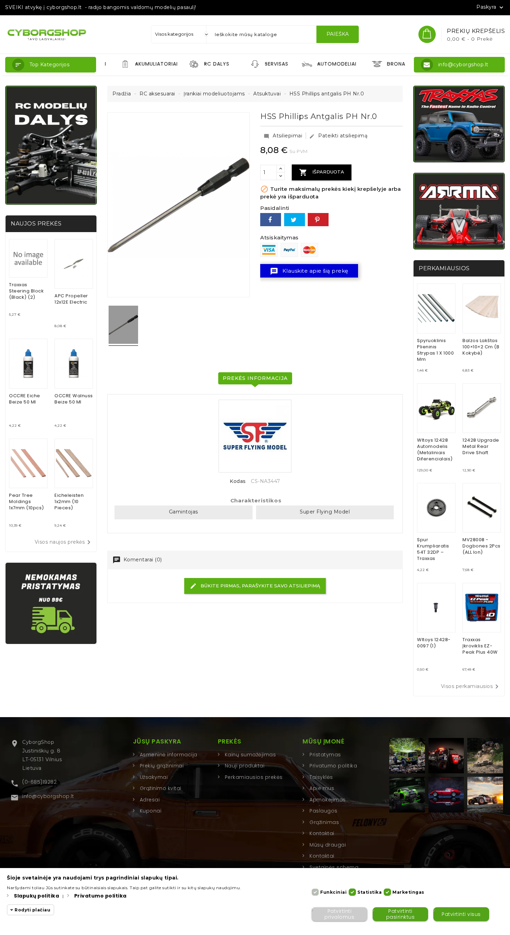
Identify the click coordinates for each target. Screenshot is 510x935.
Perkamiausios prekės (254, 777)
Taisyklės (321, 777)
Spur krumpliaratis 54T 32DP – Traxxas (433, 549)
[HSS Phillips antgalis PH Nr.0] (123, 326)
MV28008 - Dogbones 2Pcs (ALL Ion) (481, 545)
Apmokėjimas (327, 799)
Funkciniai (333, 892)
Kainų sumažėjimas (250, 754)
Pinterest (318, 219)
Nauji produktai (245, 765)
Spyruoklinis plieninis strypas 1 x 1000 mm (435, 350)
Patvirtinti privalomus (339, 914)
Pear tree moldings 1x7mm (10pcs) (26, 501)
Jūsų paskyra (157, 741)
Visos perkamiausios (471, 686)
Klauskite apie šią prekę (309, 271)
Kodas (238, 481)
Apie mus (321, 788)
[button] (50, 65)
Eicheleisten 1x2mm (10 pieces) (69, 501)
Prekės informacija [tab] (255, 378)
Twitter (294, 219)
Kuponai (151, 810)
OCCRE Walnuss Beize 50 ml (73, 398)
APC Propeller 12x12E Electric (71, 298)
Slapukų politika (36, 895)
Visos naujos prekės (64, 542)
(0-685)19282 (39, 782)
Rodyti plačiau (32, 909)
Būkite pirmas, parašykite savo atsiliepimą (259, 585)
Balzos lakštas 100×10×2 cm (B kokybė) (480, 346)
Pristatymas (325, 754)
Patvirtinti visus (461, 914)
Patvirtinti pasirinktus (400, 914)
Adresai (150, 799)
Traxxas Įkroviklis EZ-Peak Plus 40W (480, 645)
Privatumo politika (333, 765)
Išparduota (321, 172)
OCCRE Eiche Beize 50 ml (24, 398)
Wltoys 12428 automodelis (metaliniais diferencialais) (435, 449)
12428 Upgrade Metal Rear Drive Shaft (480, 446)
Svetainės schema (333, 867)
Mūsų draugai (327, 844)
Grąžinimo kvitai (160, 788)
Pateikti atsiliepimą (338, 136)
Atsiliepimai (283, 136)
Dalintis (270, 219)
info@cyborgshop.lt (48, 796)
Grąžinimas (324, 822)
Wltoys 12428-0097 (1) (434, 642)
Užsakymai (154, 777)
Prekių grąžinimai (162, 765)
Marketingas (408, 892)
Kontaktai (321, 833)
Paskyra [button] (490, 7)
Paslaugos (323, 810)
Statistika (369, 892)
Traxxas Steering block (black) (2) (26, 290)
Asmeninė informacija (168, 754)
